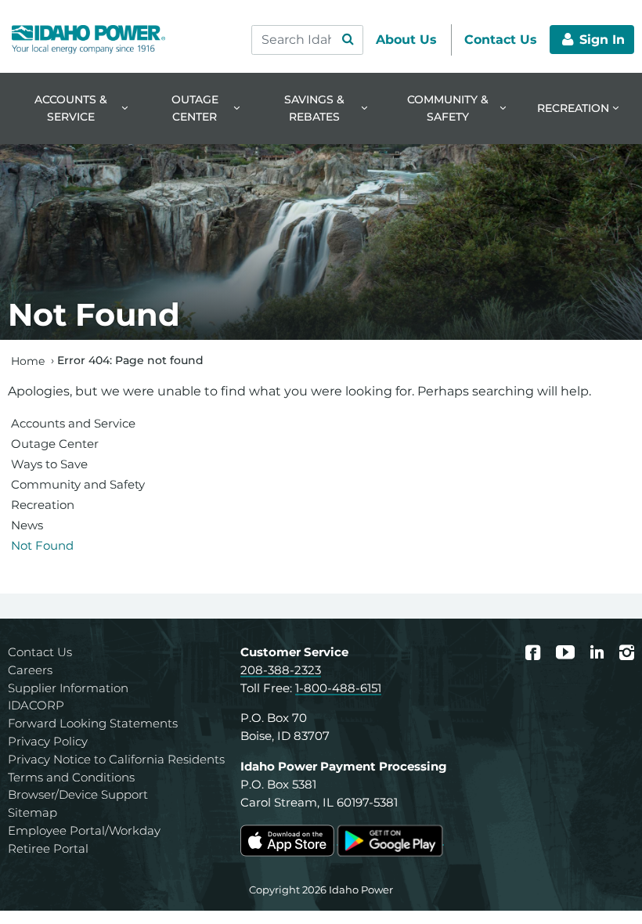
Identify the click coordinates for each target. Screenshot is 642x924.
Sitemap (32, 812)
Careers (30, 669)
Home (28, 360)
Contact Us (40, 651)
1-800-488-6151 (338, 687)
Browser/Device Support (78, 794)
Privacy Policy (48, 741)
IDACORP (36, 705)
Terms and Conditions (71, 777)
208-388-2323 (280, 669)
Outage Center (55, 443)
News (27, 525)
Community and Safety (78, 484)
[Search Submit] (347, 40)
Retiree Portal (48, 848)
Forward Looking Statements (93, 723)
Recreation (42, 504)
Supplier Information (68, 687)
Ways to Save (49, 464)
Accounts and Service (73, 423)
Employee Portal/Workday (84, 830)
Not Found (42, 545)
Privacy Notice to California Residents (116, 759)
